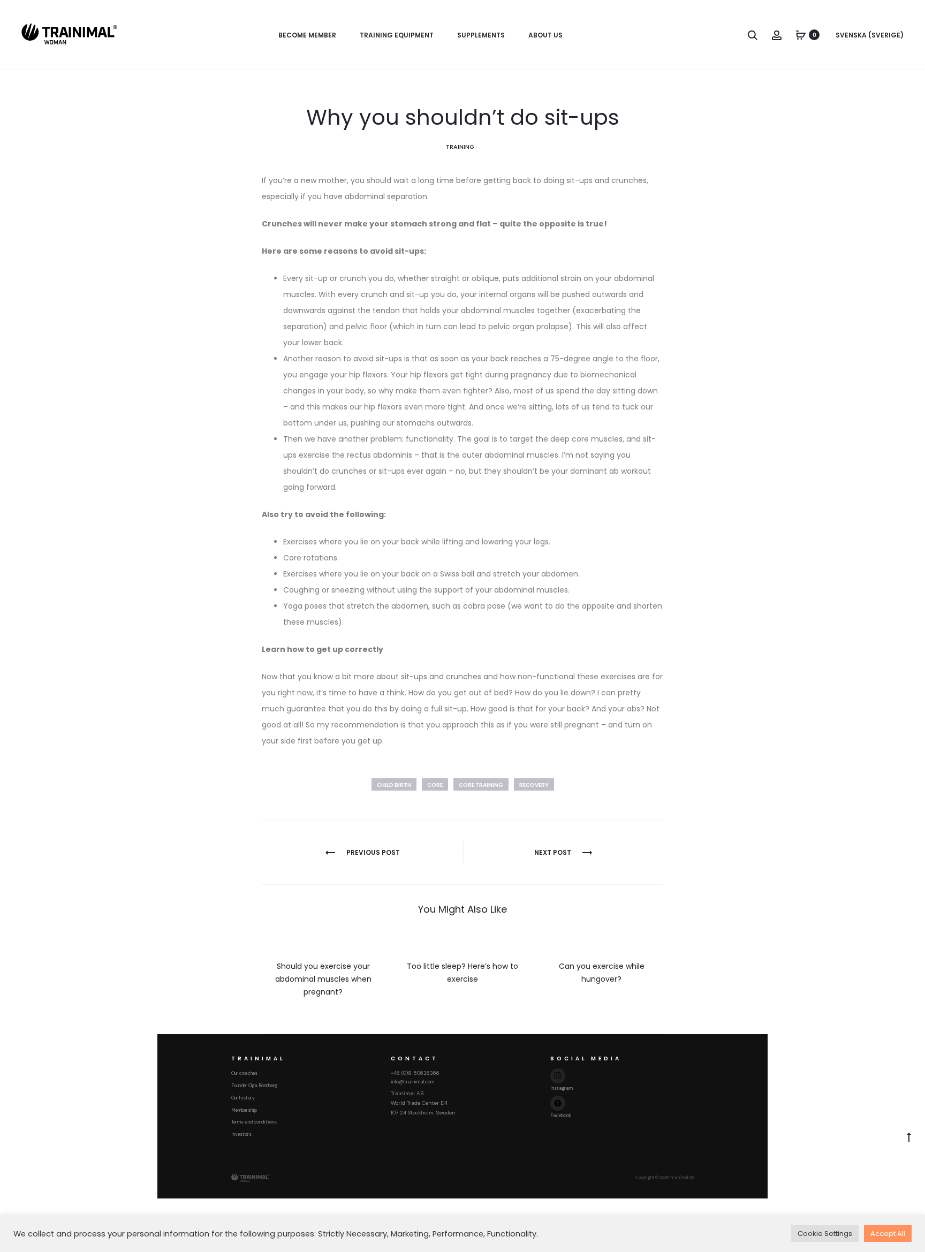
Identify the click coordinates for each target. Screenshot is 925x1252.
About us (545, 35)
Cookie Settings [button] (825, 1233)
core (435, 785)
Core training (481, 785)
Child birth (394, 785)
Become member (307, 35)
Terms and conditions (254, 1122)
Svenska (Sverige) (870, 35)
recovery (534, 785)
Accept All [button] (887, 1233)
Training (460, 146)
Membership (244, 1110)
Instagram (561, 1088)
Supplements (481, 35)
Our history (243, 1098)
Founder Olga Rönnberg (254, 1085)
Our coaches (244, 1073)
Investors (241, 1134)
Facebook (560, 1115)
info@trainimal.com (412, 1082)
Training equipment (397, 35)
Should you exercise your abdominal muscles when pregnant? (323, 979)
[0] (800, 34)
